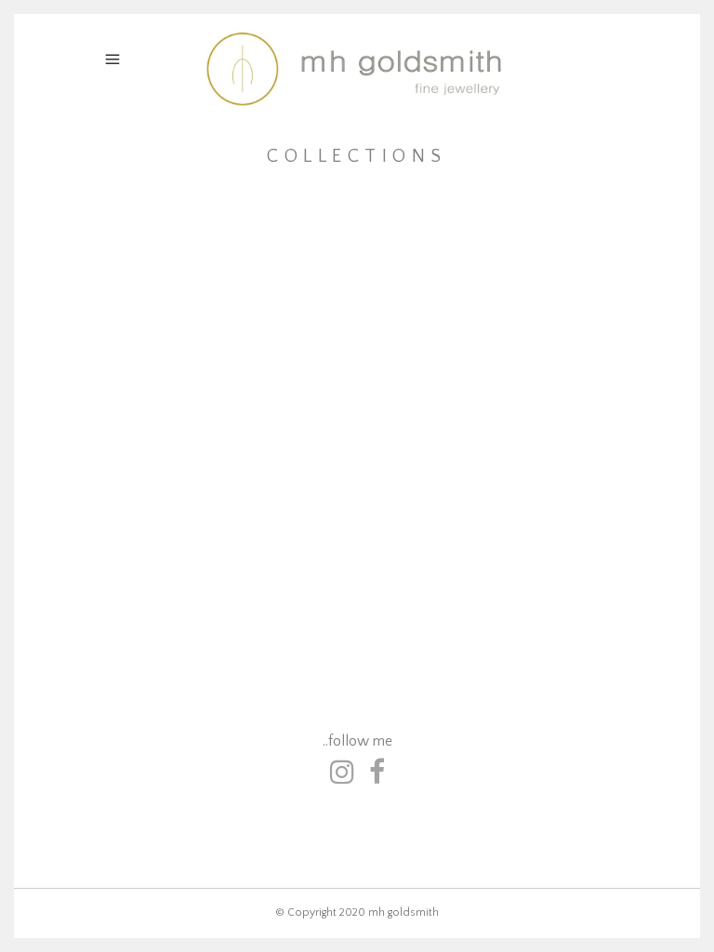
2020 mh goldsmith (389, 912)
